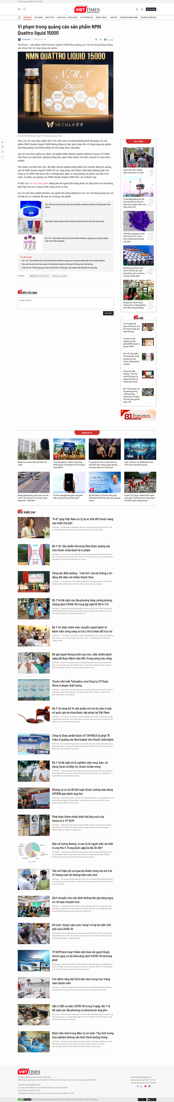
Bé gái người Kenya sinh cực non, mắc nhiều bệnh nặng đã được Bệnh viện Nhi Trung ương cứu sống (82, 656)
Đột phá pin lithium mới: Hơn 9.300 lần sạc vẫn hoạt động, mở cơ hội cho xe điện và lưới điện (134, 272)
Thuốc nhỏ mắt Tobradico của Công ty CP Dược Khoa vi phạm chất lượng (80, 683)
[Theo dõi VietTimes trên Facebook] (138, 1086)
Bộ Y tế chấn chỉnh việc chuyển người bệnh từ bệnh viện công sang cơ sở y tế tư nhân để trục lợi (82, 629)
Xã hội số (27, 17)
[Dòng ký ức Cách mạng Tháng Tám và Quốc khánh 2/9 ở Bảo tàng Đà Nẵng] (138, 290)
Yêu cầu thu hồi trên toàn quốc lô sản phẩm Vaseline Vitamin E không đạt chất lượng (78, 205)
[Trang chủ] (19, 17)
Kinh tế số (49, 17)
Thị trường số (86, 17)
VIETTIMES (87, 9)
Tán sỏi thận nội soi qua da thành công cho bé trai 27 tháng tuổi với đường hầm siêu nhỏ (82, 873)
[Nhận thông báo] (136, 9)
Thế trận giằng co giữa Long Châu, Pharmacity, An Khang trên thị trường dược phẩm (69, 465)
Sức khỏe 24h (27, 512)
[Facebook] (96, 39)
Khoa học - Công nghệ (67, 17)
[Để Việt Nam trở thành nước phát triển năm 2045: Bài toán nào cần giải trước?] (105, 482)
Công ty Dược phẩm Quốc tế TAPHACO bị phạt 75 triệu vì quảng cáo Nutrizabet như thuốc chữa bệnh (83, 737)
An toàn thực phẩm (39, 183)
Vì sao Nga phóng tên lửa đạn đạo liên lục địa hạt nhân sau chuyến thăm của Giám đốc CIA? (134, 203)
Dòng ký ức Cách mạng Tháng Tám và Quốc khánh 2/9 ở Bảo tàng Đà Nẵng (134, 305)
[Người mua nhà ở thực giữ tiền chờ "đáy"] (34, 449)
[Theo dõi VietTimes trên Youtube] (145, 1086)
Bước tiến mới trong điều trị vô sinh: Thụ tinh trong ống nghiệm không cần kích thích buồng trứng (83, 1035)
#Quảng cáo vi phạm (60, 276)
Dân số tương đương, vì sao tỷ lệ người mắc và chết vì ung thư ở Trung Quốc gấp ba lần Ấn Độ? (82, 845)
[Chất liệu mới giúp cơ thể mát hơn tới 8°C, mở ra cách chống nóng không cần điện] (138, 221)
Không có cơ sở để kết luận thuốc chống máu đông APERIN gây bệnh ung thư (82, 791)
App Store (142, 1099)
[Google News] (109, 39)
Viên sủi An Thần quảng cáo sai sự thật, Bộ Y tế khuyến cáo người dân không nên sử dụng (59, 268)
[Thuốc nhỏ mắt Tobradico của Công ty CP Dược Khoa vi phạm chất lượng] (34, 690)
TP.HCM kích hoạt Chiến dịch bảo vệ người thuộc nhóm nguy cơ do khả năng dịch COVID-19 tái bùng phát (82, 956)
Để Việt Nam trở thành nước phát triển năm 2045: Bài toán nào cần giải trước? (104, 498)
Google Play (152, 1099)
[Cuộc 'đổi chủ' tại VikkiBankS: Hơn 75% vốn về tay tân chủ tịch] (140, 449)
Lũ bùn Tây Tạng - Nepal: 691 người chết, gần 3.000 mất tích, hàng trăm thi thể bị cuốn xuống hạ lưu (139, 498)
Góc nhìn (38, 17)
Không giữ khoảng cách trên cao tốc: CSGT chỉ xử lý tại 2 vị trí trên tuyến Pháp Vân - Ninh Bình (33, 498)
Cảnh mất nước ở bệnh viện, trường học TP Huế (133, 171)
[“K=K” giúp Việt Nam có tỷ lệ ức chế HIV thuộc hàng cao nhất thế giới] (148, 327)
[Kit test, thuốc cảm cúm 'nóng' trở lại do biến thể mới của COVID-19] (34, 933)
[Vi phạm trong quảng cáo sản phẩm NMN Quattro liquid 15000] (148, 342)
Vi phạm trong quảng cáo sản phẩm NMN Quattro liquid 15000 (131, 342)
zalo (141, 1086)
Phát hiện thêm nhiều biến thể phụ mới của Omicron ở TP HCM (78, 818)
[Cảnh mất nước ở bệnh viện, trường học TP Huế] (138, 157)
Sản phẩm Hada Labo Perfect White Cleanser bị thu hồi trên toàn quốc (74, 221)
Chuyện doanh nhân (129, 17)
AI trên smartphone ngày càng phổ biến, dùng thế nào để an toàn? (68, 496)
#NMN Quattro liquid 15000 (39, 276)
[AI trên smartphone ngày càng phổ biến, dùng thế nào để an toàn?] (69, 482)
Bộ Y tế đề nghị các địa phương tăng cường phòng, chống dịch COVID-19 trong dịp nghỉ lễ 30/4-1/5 (131, 395)
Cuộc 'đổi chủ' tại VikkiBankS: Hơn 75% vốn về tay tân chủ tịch (138, 463)
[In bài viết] (100, 39)
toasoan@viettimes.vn (143, 1077)
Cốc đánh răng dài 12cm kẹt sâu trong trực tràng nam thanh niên (81, 981)
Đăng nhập (151, 9)
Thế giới (113, 17)
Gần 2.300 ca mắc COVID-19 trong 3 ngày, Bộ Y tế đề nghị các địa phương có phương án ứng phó (81, 1008)
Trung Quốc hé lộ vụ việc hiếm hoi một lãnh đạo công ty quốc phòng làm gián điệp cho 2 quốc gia (103, 465)
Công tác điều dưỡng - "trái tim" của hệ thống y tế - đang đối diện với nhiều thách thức (131, 376)
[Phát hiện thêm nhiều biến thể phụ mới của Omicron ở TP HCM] (34, 825)
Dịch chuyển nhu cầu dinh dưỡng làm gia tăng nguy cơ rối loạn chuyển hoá (82, 900)
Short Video (101, 17)
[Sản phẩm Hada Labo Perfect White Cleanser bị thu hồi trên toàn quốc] (30, 226)
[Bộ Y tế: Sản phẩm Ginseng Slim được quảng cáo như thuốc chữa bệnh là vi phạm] (148, 357)
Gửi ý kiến (108, 313)
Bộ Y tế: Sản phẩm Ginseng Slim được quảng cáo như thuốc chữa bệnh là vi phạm (131, 358)
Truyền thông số (148, 17)
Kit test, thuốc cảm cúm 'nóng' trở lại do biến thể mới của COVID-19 (81, 927)
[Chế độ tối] (142, 9)
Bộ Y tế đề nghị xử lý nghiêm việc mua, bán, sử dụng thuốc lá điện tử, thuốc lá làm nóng (80, 764)
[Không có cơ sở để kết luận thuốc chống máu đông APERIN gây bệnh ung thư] (34, 798)
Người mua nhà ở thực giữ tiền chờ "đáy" (32, 463)
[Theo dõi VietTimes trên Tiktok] (149, 1086)
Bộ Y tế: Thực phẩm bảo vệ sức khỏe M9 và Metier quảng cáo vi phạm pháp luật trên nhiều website (76, 239)
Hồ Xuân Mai (26, 39)
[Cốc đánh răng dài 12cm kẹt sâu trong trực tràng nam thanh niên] (34, 987)
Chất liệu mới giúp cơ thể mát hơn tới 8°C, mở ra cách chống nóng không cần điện (133, 238)
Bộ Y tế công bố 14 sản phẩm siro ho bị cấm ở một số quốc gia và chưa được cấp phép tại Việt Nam (82, 710)
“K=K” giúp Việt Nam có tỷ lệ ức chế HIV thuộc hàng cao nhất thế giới (131, 328)
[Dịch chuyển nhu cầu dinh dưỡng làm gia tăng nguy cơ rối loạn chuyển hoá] (34, 906)
